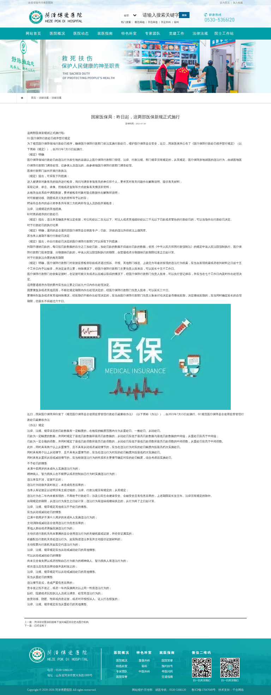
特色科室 (129, 33)
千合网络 (238, 689)
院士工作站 (224, 33)
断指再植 (140, 22)
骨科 (176, 22)
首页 (33, 97)
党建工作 (177, 33)
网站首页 (33, 33)
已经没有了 (40, 625)
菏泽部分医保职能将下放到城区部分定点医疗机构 (61, 622)
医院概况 (57, 33)
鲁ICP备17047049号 (204, 689)
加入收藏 (238, 2)
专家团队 (153, 33)
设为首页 (225, 2)
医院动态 (81, 33)
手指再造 (153, 22)
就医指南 (105, 33)
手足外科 (166, 22)
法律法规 (200, 33)
